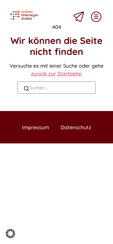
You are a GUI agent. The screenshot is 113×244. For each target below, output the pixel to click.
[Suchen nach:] (56, 88)
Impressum (35, 127)
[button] (10, 233)
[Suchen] (26, 89)
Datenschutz (76, 127)
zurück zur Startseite (56, 73)
